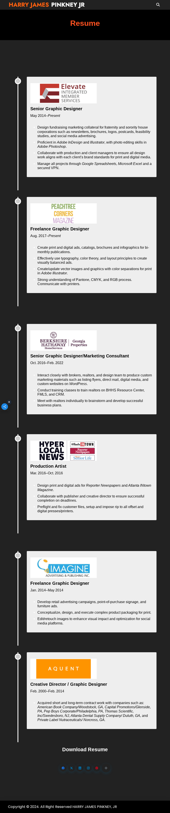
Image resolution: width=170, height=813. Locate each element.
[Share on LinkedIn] (79, 768)
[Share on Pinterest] (96, 768)
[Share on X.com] (71, 768)
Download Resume (85, 749)
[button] (106, 768)
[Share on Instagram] (88, 768)
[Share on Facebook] (63, 768)
